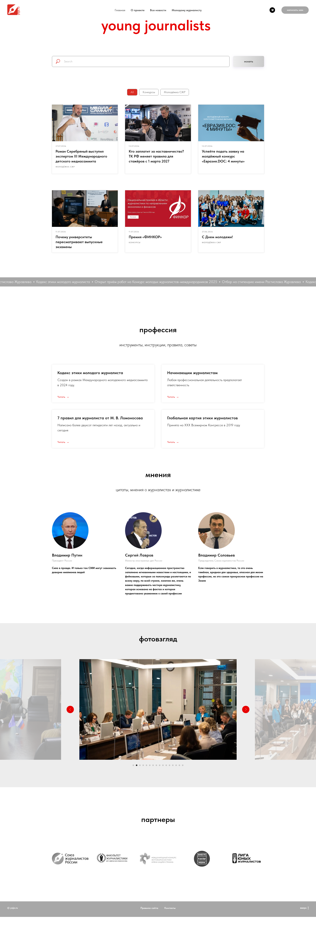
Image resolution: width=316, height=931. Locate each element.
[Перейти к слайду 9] (159, 765)
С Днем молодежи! (217, 237)
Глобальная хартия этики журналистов (202, 417)
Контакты (170, 922)
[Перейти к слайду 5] (146, 765)
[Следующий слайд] (245, 709)
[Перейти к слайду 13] (173, 765)
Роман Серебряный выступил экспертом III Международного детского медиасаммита (81, 156)
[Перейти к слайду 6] (150, 765)
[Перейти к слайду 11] (166, 765)
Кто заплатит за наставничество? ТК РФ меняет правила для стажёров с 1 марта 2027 (156, 156)
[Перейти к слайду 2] (136, 765)
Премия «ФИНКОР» (145, 237)
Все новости (158, 10)
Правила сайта (149, 922)
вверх (303, 921)
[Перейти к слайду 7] (153, 765)
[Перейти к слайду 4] (143, 765)
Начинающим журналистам (192, 372)
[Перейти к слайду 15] (179, 765)
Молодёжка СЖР (174, 92)
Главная (120, 10)
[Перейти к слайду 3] (140, 765)
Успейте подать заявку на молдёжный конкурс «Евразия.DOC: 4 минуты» (223, 156)
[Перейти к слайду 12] (169, 765)
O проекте (137, 10)
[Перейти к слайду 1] (133, 765)
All (132, 92)
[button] (295, 10)
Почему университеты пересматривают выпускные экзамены (79, 242)
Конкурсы (149, 92)
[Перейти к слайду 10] (163, 765)
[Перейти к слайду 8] (156, 765)
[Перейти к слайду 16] (182, 765)
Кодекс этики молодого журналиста (90, 372)
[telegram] (272, 10)
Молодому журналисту (187, 10)
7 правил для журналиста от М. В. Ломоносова (100, 417)
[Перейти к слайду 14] (176, 765)
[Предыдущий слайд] (70, 709)
